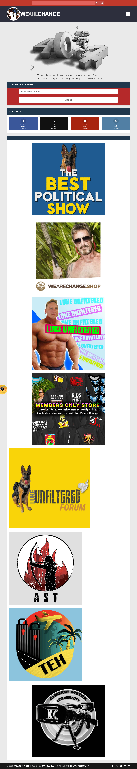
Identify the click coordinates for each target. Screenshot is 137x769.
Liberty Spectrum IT (78, 766)
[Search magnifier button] (102, 3)
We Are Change (21, 766)
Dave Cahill (48, 766)
